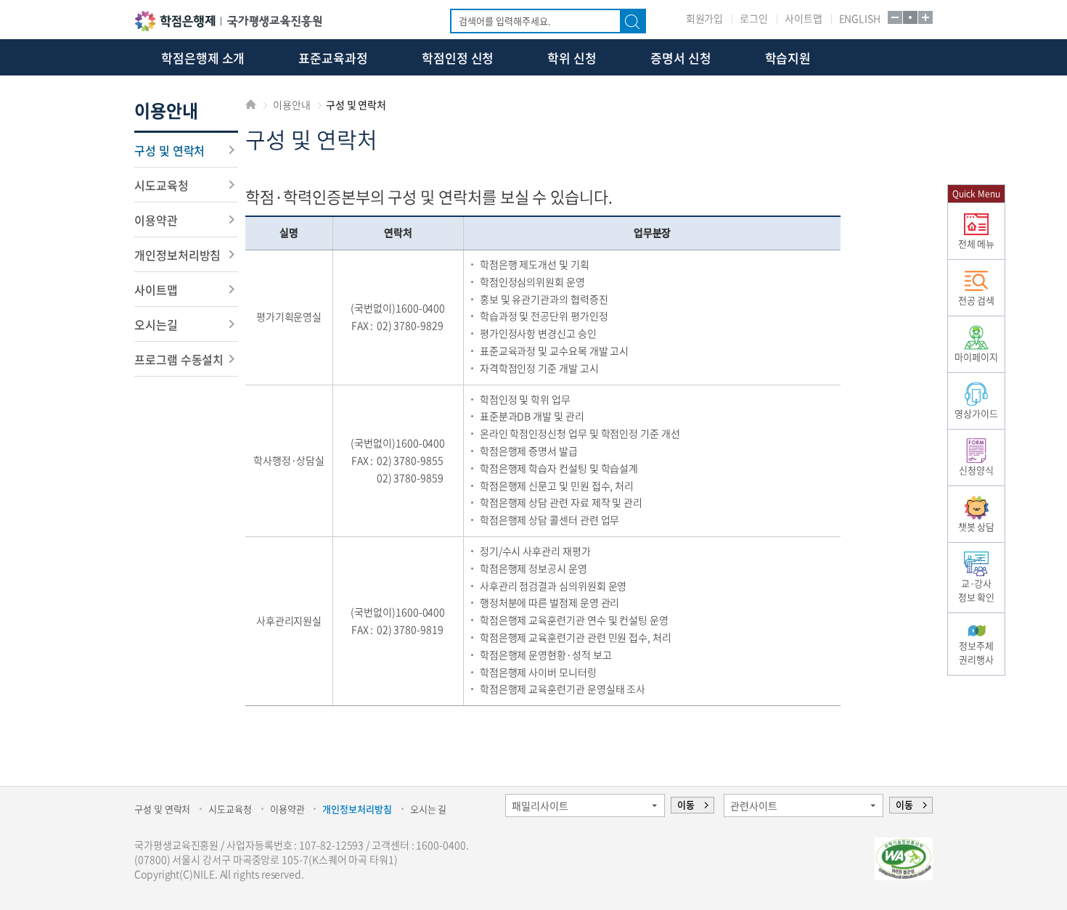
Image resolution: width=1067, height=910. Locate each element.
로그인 (754, 18)
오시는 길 (428, 809)
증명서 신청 (680, 58)
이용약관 (156, 220)
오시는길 (156, 324)
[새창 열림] (904, 858)
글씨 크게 (924, 17)
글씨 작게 (894, 17)
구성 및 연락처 (169, 150)
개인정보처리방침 (177, 254)
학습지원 (788, 58)
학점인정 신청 (458, 58)
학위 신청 (572, 58)
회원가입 (705, 18)
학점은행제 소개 (203, 58)
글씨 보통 (909, 17)
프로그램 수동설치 (179, 359)
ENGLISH (859, 18)
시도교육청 (161, 185)
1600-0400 (420, 307)
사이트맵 (803, 18)
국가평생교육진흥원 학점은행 (228, 21)
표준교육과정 (333, 58)
